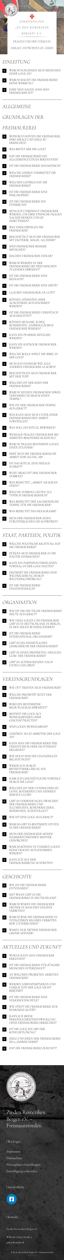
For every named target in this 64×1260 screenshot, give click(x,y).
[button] (32, 72)
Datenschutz (14, 1158)
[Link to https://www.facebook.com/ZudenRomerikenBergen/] (11, 1199)
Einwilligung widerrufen (21, 1171)
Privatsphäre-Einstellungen (23, 1165)
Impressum (13, 1151)
